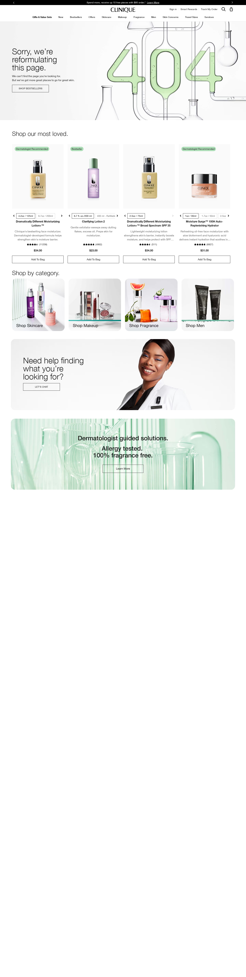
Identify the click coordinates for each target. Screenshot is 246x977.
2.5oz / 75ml (136, 216)
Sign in (173, 9)
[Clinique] (123, 10)
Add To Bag (38, 259)
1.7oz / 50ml (208, 216)
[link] (38, 176)
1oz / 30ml (190, 216)
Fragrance (139, 17)
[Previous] (14, 3)
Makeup (122, 17)
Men (153, 17)
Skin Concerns (170, 17)
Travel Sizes (191, 17)
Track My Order (209, 9)
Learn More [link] (153, 2)
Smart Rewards (189, 9)
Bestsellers (76, 17)
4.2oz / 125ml (25, 216)
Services (209, 17)
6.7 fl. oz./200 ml (83, 216)
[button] (232, 9)
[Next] (232, 3)
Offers (92, 17)
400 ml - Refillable (106, 216)
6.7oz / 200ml (45, 216)
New (60, 17)
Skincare (106, 17)
